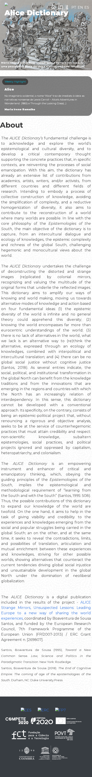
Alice (9, 89)
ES (86, 7)
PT (73, 7)
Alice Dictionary (36, 12)
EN (80, 7)
